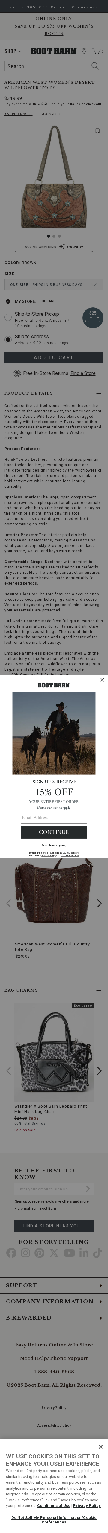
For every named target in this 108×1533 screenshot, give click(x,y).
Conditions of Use (53, 1505)
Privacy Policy (87, 1505)
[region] (54, 1486)
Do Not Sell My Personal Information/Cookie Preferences (54, 1520)
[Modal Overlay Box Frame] (54, 766)
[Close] (100, 1446)
